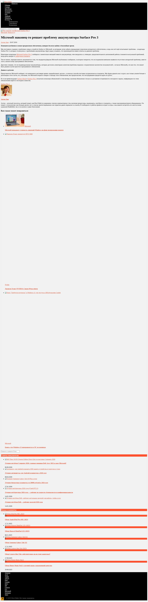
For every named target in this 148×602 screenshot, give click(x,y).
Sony (6, 595)
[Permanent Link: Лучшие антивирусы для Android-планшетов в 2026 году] (32, 469)
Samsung (8, 593)
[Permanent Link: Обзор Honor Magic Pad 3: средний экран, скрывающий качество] (14, 560)
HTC (6, 584)
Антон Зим (5, 42)
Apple (7, 576)
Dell (6, 580)
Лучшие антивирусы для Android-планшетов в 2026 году (26, 473)
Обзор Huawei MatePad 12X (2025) (17, 531)
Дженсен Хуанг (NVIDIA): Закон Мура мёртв (21, 289)
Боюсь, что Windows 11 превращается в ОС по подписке (25, 447)
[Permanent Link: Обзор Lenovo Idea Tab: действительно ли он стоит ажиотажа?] (16, 548)
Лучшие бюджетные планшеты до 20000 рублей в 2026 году (26, 483)
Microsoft (4, 32)
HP (6, 586)
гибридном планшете (22, 56)
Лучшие (7, 12)
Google (7, 582)
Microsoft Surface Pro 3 (24, 54)
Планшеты (8, 11)
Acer (6, 575)
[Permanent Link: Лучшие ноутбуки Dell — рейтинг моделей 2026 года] (33, 498)
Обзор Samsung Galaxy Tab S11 (16, 542)
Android (7, 16)
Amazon (7, 573)
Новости (15, 3)
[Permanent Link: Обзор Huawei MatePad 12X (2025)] (17, 525)
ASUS (7, 578)
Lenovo (7, 587)
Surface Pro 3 (5, 84)
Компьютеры (13, 21)
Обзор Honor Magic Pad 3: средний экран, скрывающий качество (28, 565)
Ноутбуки (8, 9)
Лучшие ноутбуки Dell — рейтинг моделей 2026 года (24, 502)
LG (6, 589)
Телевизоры (13, 25)
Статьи (7, 7)
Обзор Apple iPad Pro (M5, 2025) (16, 519)
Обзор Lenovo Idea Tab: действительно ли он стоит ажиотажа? (27, 554)
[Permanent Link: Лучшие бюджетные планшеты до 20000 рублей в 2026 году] (21, 479)
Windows (8, 18)
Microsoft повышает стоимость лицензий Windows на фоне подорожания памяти (34, 130)
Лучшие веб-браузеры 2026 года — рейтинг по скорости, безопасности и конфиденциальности (39, 492)
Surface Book (21, 79)
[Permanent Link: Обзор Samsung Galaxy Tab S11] (16, 537)
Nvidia (7, 285)
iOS (6, 14)
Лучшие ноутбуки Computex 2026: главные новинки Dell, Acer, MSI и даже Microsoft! (35, 463)
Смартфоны (13, 23)
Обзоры (7, 5)
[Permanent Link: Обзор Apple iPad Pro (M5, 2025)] (14, 514)
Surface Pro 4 (32, 79)
